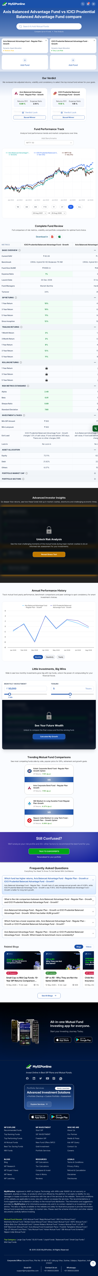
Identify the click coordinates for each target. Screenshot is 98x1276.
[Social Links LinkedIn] (34, 1078)
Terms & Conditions (75, 1162)
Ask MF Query (73, 1142)
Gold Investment (42, 1146)
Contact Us (72, 1146)
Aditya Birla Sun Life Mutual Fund (18, 1224)
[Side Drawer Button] (93, 4)
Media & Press (73, 1138)
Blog (6, 1162)
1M (18, 207)
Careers (70, 1150)
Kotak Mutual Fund (52, 1229)
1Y (54, 207)
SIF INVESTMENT (43, 1134)
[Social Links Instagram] (54, 1078)
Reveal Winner (29, 117)
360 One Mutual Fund (65, 1219)
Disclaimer (71, 1174)
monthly (38, 657)
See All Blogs (47, 996)
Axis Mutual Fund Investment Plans (43, 1227)
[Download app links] (63, 1040)
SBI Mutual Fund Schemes (72, 1229)
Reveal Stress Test (49, 554)
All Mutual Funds (11, 1142)
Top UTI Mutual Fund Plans (15, 1229)
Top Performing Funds (13, 1138)
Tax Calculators (42, 1166)
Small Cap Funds (77, 1239)
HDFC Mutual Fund (78, 1222)
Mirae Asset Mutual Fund (58, 1222)
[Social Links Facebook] (27, 1078)
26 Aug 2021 (38, 213)
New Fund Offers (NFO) (45, 1142)
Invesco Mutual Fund (67, 1224)
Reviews (39, 1178)
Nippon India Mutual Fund (14, 1232)
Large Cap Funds (24, 1239)
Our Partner (72, 1134)
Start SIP (39, 1130)
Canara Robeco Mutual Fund (45, 1224)
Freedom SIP (41, 1138)
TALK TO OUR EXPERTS (49, 851)
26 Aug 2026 (57, 213)
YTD (45, 207)
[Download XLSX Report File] (59, 236)
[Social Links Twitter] (40, 1078)
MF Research (9, 1166)
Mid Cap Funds (10, 1242)
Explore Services (38, 1104)
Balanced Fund (62, 1239)
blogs (79, 947)
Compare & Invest (43, 1170)
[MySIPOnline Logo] (13, 4)
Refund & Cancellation (76, 1170)
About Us (71, 1130)
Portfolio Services (43, 1150)
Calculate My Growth (49, 736)
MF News (8, 1174)
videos (88, 947)
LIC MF (81, 1224)
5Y (71, 207)
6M (35, 207)
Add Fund (24, 65)
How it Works (41, 1174)
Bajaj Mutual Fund (47, 1219)
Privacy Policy (73, 1166)
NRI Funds (8, 1150)
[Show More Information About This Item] (19, 250)
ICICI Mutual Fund (30, 1219)
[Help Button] (93, 1263)
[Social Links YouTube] (47, 1078)
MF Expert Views (11, 1170)
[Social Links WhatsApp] (60, 1078)
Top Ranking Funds (12, 1134)
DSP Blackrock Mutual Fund (15, 1227)
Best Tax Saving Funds (13, 1146)
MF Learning (9, 1178)
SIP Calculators (42, 1162)
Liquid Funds (49, 1239)
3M (26, 207)
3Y (62, 207)
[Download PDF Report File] (52, 236)
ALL (79, 207)
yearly (60, 657)
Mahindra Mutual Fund (13, 1222)
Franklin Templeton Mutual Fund (73, 1227)
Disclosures (72, 1178)
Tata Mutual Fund (35, 1229)
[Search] (83, 4)
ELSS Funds (37, 1239)
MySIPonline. (46, 1250)
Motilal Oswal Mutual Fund (35, 1222)
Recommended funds (13, 1130)
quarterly (49, 657)
